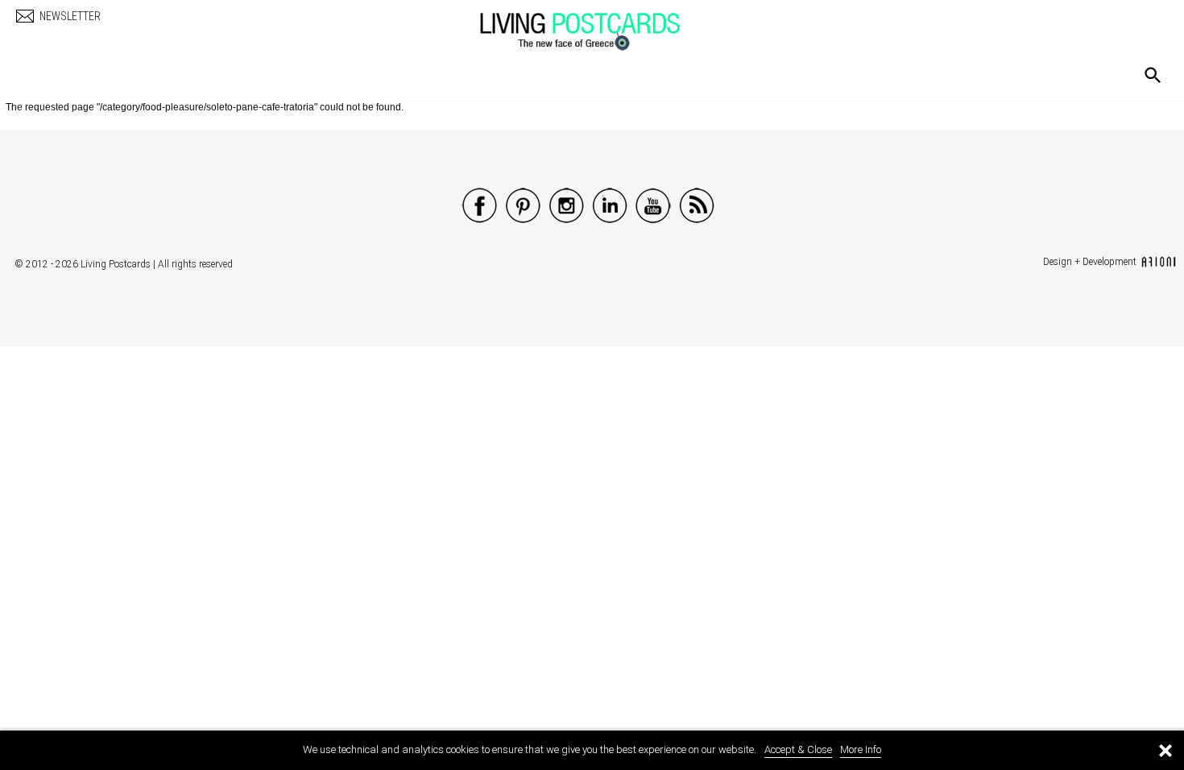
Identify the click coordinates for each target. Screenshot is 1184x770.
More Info (860, 749)
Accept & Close (798, 749)
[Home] (596, 23)
